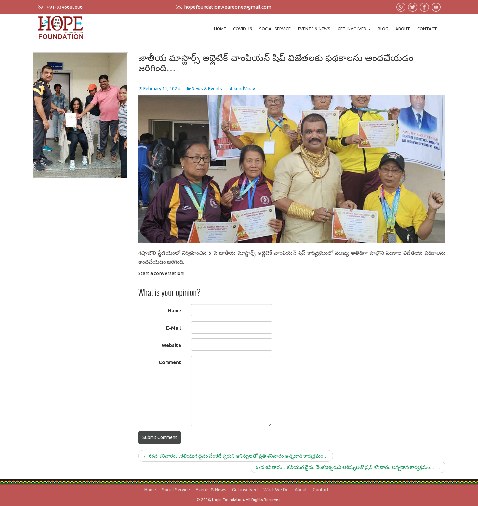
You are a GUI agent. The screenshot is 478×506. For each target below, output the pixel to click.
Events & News (314, 28)
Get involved (352, 28)
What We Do (276, 489)
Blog (383, 28)
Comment (170, 362)
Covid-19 (242, 28)
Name (174, 310)
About (402, 28)
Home (220, 28)
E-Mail (173, 328)
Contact (427, 28)
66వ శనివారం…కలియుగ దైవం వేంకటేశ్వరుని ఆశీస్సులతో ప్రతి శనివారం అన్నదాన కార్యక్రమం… (235, 456)
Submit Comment (159, 437)
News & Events (207, 88)
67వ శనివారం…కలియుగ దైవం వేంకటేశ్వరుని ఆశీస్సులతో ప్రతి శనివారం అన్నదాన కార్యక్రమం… (348, 467)
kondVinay (244, 88)
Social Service (275, 28)
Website (171, 345)
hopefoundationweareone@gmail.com (227, 7)
